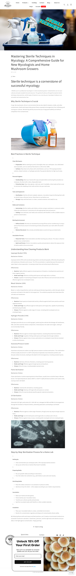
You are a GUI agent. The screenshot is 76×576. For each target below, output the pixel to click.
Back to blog (39, 527)
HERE (34, 566)
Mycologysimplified (39, 572)
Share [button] (14, 76)
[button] (64, 4)
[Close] (73, 538)
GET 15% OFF (28, 562)
